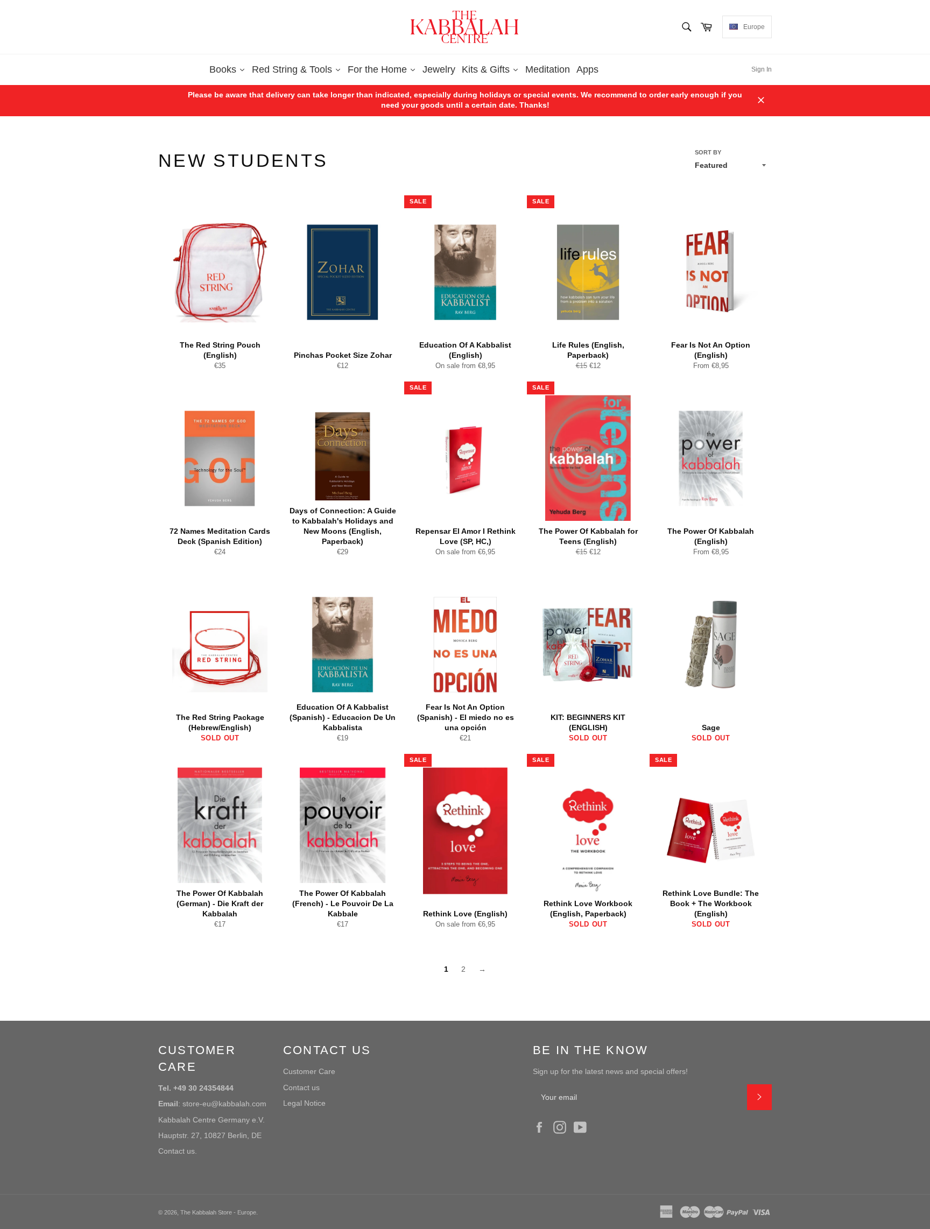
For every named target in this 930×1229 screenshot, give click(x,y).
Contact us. (177, 1151)
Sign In (761, 69)
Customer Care (309, 1071)
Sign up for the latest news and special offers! (610, 1071)
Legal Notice (304, 1103)
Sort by (708, 152)
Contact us (301, 1087)
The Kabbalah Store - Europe (218, 1212)
